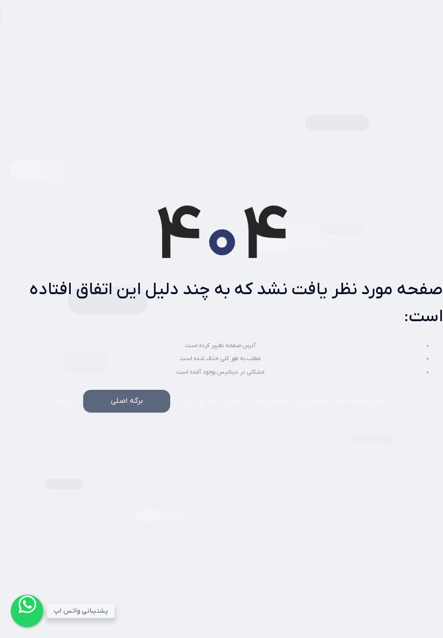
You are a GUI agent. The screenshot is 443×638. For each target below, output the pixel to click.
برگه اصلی (127, 401)
